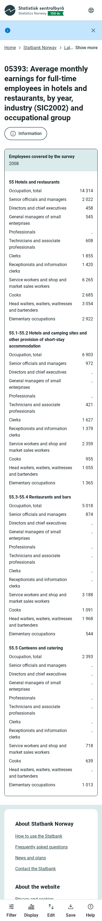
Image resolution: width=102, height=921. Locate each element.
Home (10, 47)
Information (30, 133)
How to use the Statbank (38, 836)
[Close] (93, 30)
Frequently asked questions (41, 847)
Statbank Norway (40, 47)
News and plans (30, 857)
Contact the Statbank (35, 868)
